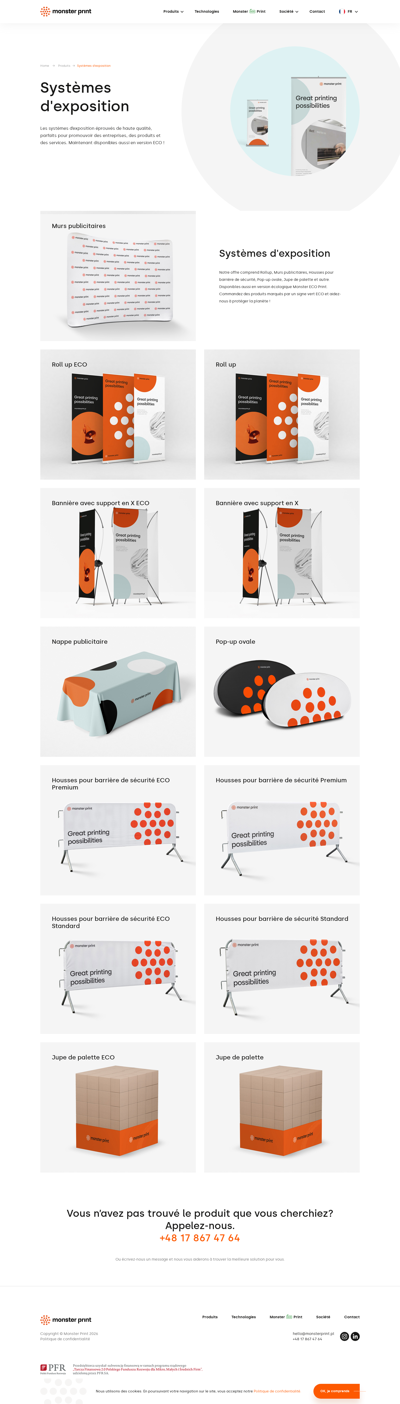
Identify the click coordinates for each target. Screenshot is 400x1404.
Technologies (207, 11)
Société (286, 11)
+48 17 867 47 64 (307, 1339)
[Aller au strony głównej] (65, 11)
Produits (171, 11)
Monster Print (249, 11)
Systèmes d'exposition (94, 65)
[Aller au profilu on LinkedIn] (355, 1336)
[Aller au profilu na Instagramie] (344, 1336)
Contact (317, 11)
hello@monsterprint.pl (313, 1333)
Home (44, 65)
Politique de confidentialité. (277, 1391)
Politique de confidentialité (65, 1339)
